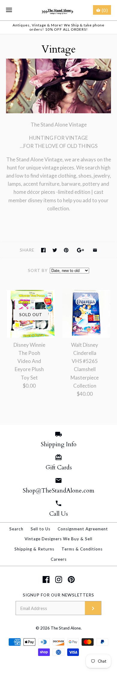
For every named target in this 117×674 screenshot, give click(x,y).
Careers (59, 559)
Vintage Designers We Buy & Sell (58, 538)
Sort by (38, 270)
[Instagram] (58, 579)
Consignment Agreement (83, 528)
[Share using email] (95, 250)
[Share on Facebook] (43, 250)
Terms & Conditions (82, 549)
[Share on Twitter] (54, 250)
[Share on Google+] (80, 250)
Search (16, 528)
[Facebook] (46, 579)
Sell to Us (40, 528)
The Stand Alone (66, 628)
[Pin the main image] (66, 250)
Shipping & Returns (34, 549)
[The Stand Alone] (58, 10)
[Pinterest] (71, 579)
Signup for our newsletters (58, 595)
